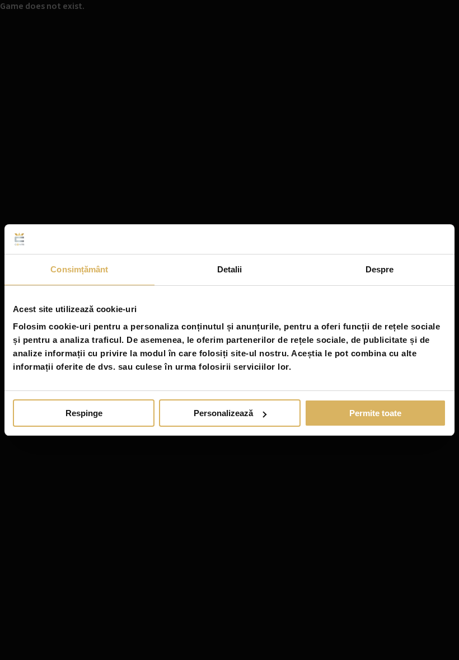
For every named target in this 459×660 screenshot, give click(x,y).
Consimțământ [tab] (79, 269)
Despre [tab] (380, 269)
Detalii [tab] (229, 269)
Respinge (83, 413)
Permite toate (375, 413)
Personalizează (223, 413)
